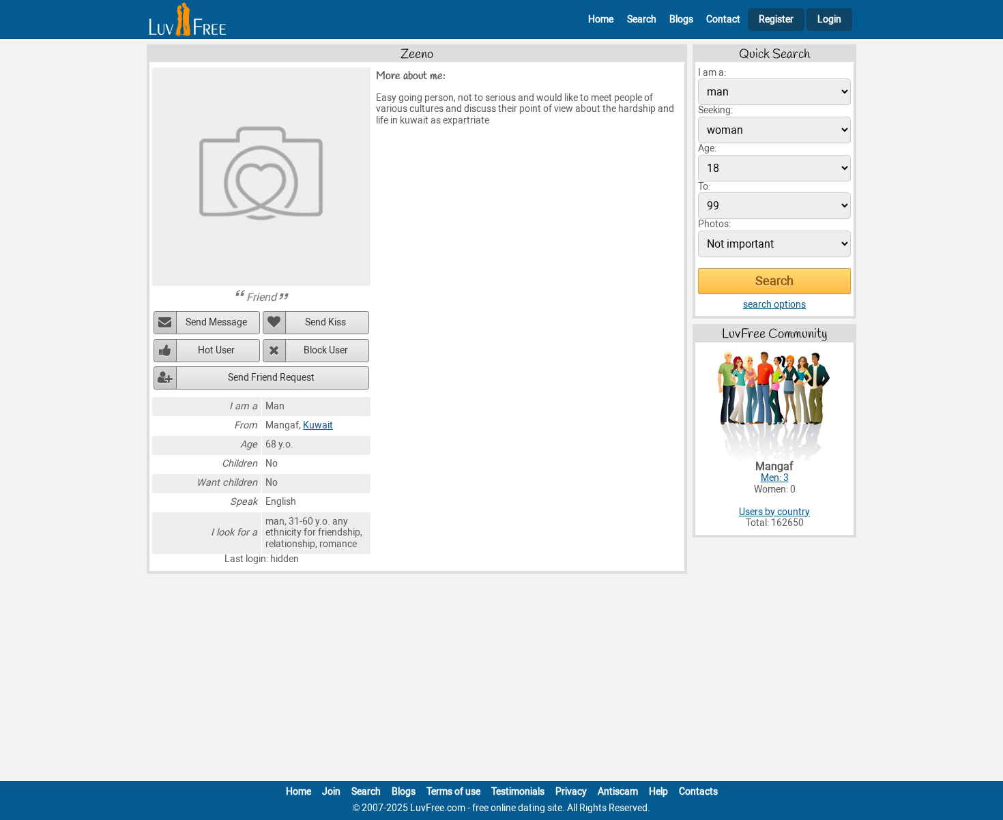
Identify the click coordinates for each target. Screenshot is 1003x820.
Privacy (571, 791)
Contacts (698, 791)
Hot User (216, 350)
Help (658, 791)
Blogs (681, 19)
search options (774, 304)
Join (331, 791)
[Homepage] (187, 19)
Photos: (714, 224)
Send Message (216, 322)
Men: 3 (775, 478)
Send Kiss (325, 322)
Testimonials (517, 791)
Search (641, 19)
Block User (326, 350)
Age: (707, 148)
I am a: (712, 72)
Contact (723, 19)
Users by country (774, 512)
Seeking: (715, 110)
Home (600, 19)
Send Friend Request (271, 377)
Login (829, 19)
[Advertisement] (501, 680)
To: (704, 186)
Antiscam (618, 791)
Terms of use (453, 791)
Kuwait (318, 425)
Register (776, 19)
